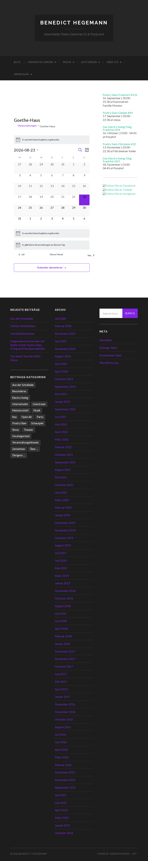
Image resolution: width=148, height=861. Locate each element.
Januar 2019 (62, 583)
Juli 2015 (60, 795)
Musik (67, 62)
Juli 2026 (60, 318)
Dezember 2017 (65, 651)
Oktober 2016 (64, 719)
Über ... (34, 449)
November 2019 (65, 530)
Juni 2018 (61, 621)
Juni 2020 (61, 492)
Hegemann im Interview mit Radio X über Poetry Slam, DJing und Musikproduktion (27, 344)
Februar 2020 (63, 507)
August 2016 (63, 727)
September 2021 (65, 462)
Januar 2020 (62, 515)
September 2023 (65, 386)
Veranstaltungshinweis (25, 442)
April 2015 (61, 810)
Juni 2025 (61, 341)
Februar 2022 (63, 447)
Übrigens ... (18, 455)
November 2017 (65, 658)
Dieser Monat (56, 254)
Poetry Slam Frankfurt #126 (120, 94)
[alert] (52, 139)
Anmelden (105, 340)
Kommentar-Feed (110, 355)
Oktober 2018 (64, 598)
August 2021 (63, 469)
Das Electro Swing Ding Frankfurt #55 (117, 160)
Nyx (14, 416)
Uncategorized (20, 436)
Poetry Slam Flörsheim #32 (119, 144)
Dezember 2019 (65, 522)
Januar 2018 (62, 643)
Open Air (26, 416)
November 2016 (65, 711)
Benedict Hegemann (74, 23)
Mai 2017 (61, 681)
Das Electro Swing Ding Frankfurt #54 (117, 128)
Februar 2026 (63, 326)
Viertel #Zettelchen (22, 333)
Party (40, 416)
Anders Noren (119, 853)
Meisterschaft (20, 410)
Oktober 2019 (64, 538)
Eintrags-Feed (108, 347)
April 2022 (61, 431)
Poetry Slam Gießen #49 (118, 112)
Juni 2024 (61, 363)
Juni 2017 (61, 674)
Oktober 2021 (64, 454)
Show (15, 429)
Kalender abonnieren (49, 267)
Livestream (39, 404)
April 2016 (61, 749)
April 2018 (61, 628)
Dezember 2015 (65, 772)
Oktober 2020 (64, 485)
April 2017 (61, 689)
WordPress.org (108, 362)
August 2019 (63, 545)
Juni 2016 (61, 742)
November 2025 (65, 333)
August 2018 (63, 606)
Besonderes (19, 391)
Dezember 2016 (65, 704)
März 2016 (62, 757)
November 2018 (65, 590)
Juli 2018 (60, 613)
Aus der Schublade (21, 318)
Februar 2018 (63, 636)
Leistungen (89, 62)
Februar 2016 (63, 765)
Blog (17, 62)
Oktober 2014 (64, 833)
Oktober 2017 (64, 666)
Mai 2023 (61, 394)
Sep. (90, 255)
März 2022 (62, 439)
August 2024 (63, 356)
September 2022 (65, 409)
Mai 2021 (61, 477)
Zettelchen (18, 449)
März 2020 (62, 500)
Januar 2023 (62, 401)
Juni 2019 (61, 560)
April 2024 (61, 371)
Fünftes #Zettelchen (22, 326)
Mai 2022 (61, 424)
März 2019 (62, 575)
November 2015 (65, 780)
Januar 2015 (62, 825)
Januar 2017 (62, 696)
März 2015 (62, 817)
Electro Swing (20, 397)
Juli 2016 (60, 734)
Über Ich (112, 62)
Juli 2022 (60, 416)
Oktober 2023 (64, 379)
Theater (28, 429)
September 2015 (65, 787)
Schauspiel (37, 423)
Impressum (21, 74)
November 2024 (65, 348)
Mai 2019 (61, 568)
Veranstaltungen (40, 62)
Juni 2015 (61, 802)
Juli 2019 (60, 553)
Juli (23, 254)
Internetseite (20, 404)
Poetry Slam (19, 423)
